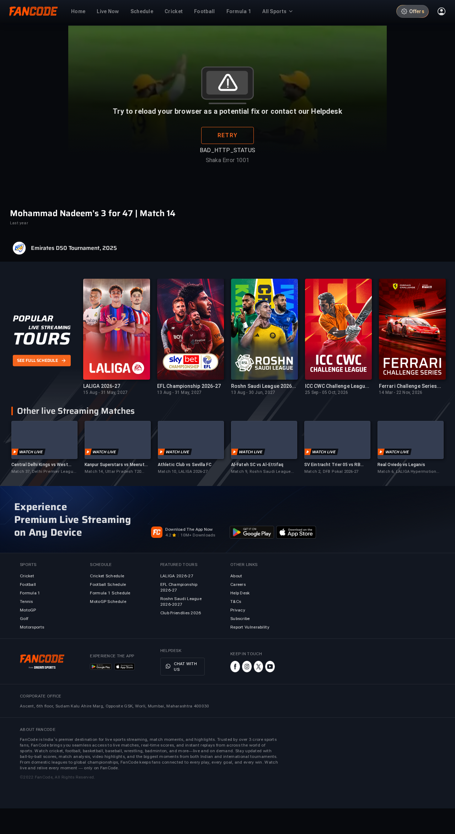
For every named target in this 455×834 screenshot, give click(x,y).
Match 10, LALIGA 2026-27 (183, 471)
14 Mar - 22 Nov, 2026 (400, 392)
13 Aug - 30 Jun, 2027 (253, 392)
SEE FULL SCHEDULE (37, 360)
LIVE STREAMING (49, 327)
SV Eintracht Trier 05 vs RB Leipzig (332, 464)
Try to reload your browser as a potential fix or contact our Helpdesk (227, 111)
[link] (44, 448)
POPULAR (33, 319)
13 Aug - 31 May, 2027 (179, 392)
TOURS (41, 338)
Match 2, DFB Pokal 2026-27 (331, 471)
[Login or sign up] (441, 11)
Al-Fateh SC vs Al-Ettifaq (257, 464)
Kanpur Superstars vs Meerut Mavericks (115, 464)
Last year (19, 223)
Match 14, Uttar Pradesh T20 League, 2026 (113, 472)
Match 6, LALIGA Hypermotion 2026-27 (407, 472)
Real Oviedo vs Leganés (401, 464)
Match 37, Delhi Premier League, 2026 (44, 472)
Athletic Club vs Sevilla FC (185, 464)
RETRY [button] (227, 135)
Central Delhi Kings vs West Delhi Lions (39, 464)
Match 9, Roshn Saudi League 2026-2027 (261, 472)
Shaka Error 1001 (227, 160)
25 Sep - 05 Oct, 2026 (326, 392)
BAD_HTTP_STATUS (227, 150)
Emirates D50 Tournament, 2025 (74, 248)
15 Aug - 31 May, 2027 (105, 392)
